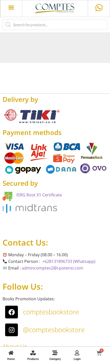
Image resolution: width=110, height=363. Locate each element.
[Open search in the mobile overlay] (55, 25)
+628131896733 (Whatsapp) (68, 261)
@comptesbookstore (54, 329)
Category (55, 359)
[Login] (77, 352)
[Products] (33, 352)
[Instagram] (11, 330)
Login (77, 359)
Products (33, 359)
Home (11, 359)
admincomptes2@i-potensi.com (52, 268)
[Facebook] (11, 312)
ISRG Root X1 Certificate (39, 195)
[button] (11, 7)
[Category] (55, 352)
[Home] (11, 352)
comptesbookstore (51, 311)
